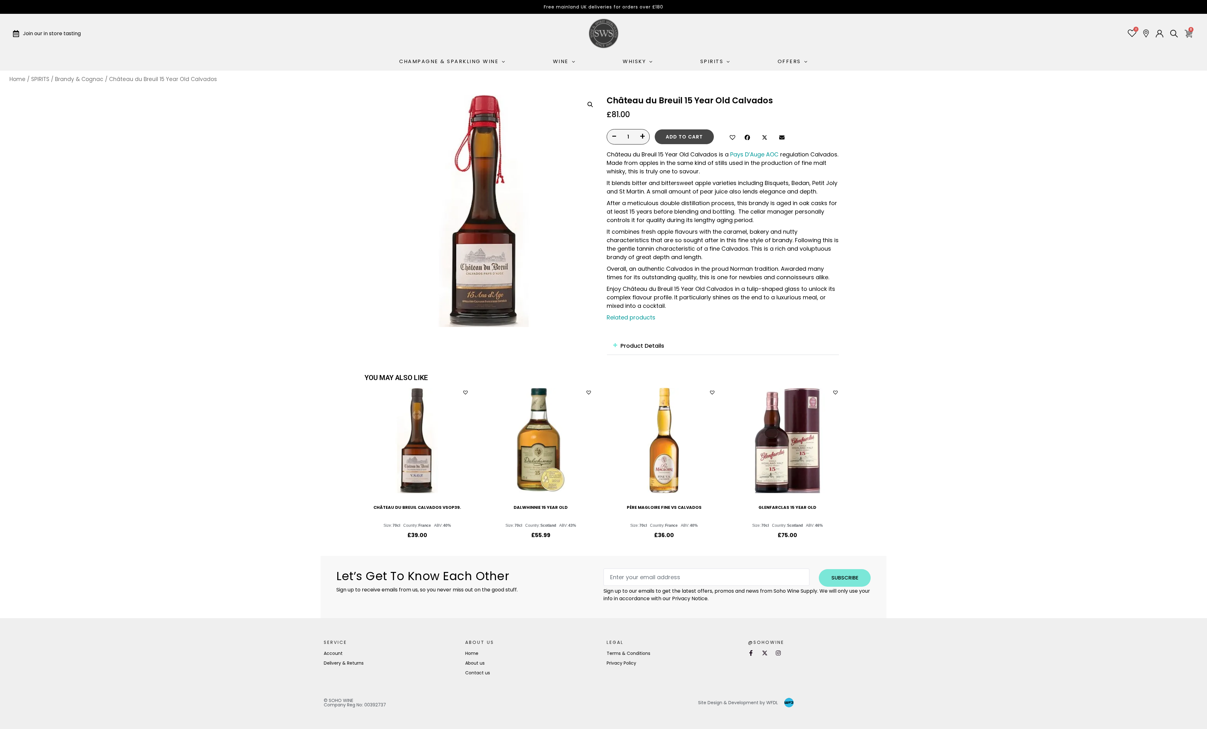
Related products (631, 317)
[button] (731, 136)
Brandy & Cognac (79, 79)
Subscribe (844, 577)
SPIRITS (40, 79)
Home (17, 79)
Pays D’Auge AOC (754, 154)
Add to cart (684, 136)
